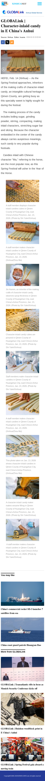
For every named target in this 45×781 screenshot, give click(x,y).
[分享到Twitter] (7, 42)
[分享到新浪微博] (12, 42)
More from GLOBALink (13, 652)
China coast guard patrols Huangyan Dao (21, 645)
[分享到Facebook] (3, 42)
